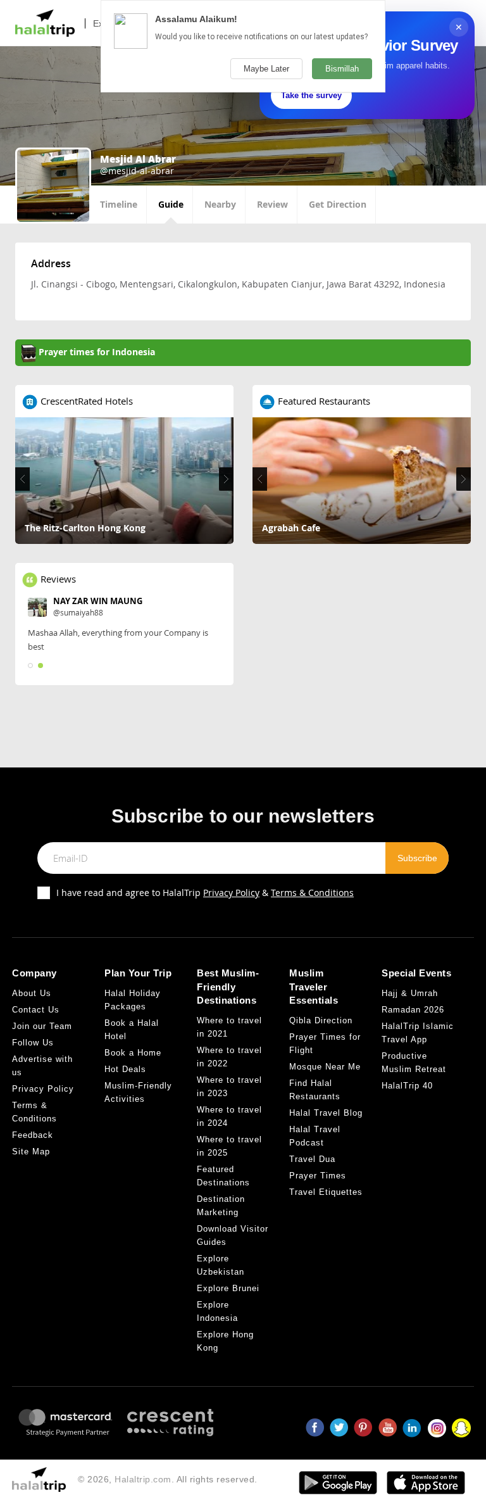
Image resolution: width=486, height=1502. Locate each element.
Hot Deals (125, 1069)
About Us (31, 993)
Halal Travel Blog (326, 1113)
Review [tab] (272, 204)
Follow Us (33, 1042)
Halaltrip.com (143, 1479)
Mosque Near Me (325, 1066)
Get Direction (337, 204)
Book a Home (132, 1052)
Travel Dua (312, 1159)
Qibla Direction (320, 1020)
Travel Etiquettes (326, 1192)
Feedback (32, 1135)
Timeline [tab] (118, 204)
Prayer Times (317, 1175)
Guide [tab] (171, 204)
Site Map (31, 1151)
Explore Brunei (228, 1288)
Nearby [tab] (220, 204)
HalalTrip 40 (407, 1085)
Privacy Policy (231, 893)
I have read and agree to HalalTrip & (205, 893)
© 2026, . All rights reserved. (168, 1479)
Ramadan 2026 (413, 1009)
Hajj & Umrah (410, 993)
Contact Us (35, 1009)
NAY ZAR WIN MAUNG (97, 601)
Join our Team (42, 1026)
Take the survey (311, 95)
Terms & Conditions (312, 893)
